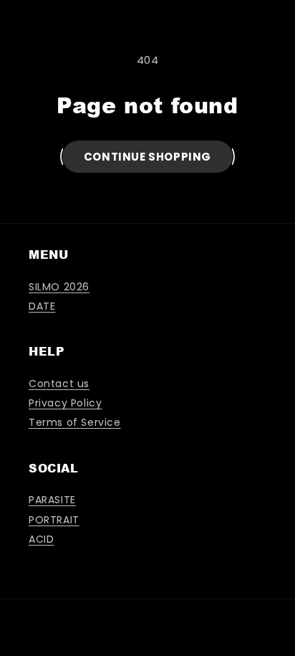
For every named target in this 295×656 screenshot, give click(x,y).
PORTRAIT (54, 520)
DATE (42, 306)
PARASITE (52, 500)
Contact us (59, 383)
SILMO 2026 (59, 287)
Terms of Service (75, 422)
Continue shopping (147, 156)
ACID (41, 539)
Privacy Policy (65, 403)
